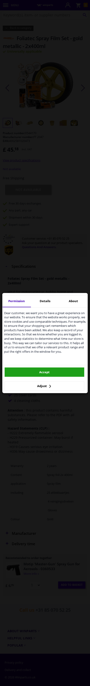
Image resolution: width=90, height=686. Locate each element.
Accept (44, 372)
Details (45, 301)
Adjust (42, 386)
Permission (16, 301)
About (73, 301)
